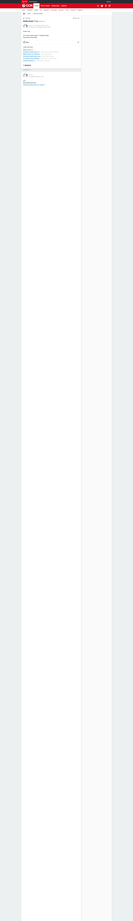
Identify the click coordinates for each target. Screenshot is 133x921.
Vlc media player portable (31, 58)
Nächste (75, 18)
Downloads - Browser (43, 60)
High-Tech (24, 1)
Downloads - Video (48, 56)
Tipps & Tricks (45, 6)
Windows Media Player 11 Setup (33, 85)
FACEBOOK (73, 10)
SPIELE (23, 10)
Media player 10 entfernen (31, 54)
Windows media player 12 (31, 52)
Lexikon (63, 6)
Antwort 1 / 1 (27, 70)
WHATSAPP (61, 10)
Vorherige (27, 18)
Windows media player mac (32, 56)
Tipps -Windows (46, 54)
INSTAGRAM (54, 10)
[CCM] (27, 5)
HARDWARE (79, 10)
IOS (41, 10)
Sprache (109, 1)
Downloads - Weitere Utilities (50, 52)
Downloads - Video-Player (48, 58)
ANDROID (36, 10)
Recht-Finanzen (33, 1)
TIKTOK (67, 10)
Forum (36, 6)
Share (27, 42)
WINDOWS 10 (46, 10)
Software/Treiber (38, 13)
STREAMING (29, 10)
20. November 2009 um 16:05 (43, 27)
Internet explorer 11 (29, 60)
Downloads (55, 6)
